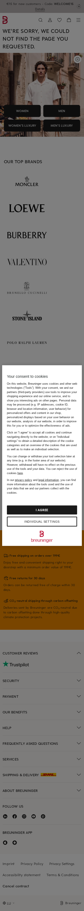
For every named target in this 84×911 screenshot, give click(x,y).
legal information (48, 480)
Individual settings (42, 521)
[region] (42, 455)
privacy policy (23, 480)
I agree (42, 510)
